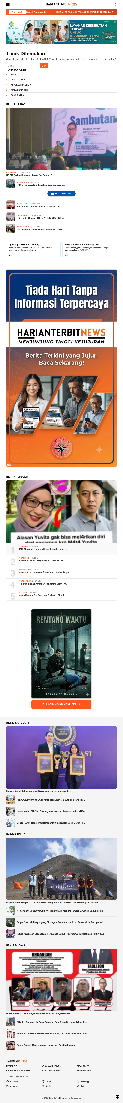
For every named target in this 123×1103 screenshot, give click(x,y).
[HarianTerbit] (61, 4)
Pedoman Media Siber (18, 1070)
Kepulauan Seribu (21, 84)
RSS (82, 1085)
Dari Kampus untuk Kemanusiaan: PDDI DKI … (41, 229)
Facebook (14, 1081)
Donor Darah (18, 95)
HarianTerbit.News (56, 1097)
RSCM (13, 74)
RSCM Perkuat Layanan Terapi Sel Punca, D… (30, 175)
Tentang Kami (84, 1070)
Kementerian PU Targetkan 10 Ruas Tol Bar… (43, 560)
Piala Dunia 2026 (19, 90)
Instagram (14, 1085)
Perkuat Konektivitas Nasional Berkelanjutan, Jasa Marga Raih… (40, 791)
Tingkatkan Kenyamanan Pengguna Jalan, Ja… (43, 583)
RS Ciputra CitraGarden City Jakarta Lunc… (40, 206)
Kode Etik (11, 1066)
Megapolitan (25, 569)
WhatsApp (84, 1081)
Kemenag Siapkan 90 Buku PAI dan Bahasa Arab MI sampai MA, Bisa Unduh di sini (60, 910)
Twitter (48, 1081)
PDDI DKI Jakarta (20, 79)
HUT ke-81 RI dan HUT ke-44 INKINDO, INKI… (40, 217)
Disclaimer (83, 1066)
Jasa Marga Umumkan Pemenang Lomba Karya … (45, 572)
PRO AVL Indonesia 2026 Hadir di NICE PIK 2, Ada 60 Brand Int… (51, 799)
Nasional (25, 558)
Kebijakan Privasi (51, 1066)
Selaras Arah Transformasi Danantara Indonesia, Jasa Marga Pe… (51, 822)
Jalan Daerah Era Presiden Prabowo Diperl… (42, 595)
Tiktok (48, 1085)
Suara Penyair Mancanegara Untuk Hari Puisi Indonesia (46, 1045)
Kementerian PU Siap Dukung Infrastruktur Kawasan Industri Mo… (52, 811)
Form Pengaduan (51, 1070)
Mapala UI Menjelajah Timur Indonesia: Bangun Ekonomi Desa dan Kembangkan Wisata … (53, 902)
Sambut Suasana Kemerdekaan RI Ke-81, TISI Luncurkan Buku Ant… (53, 1033)
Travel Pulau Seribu (63, 193)
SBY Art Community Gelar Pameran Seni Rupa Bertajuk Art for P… (52, 1022)
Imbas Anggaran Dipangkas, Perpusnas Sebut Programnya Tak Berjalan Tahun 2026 (60, 933)
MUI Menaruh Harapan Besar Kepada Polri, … (43, 549)
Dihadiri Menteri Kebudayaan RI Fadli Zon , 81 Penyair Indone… (39, 1013)
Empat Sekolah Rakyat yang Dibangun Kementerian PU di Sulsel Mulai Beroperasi (60, 922)
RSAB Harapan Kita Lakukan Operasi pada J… (41, 184)
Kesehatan (11, 172)
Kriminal (25, 546)
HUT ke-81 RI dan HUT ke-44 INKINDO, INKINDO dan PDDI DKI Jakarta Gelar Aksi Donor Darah (53, 12)
